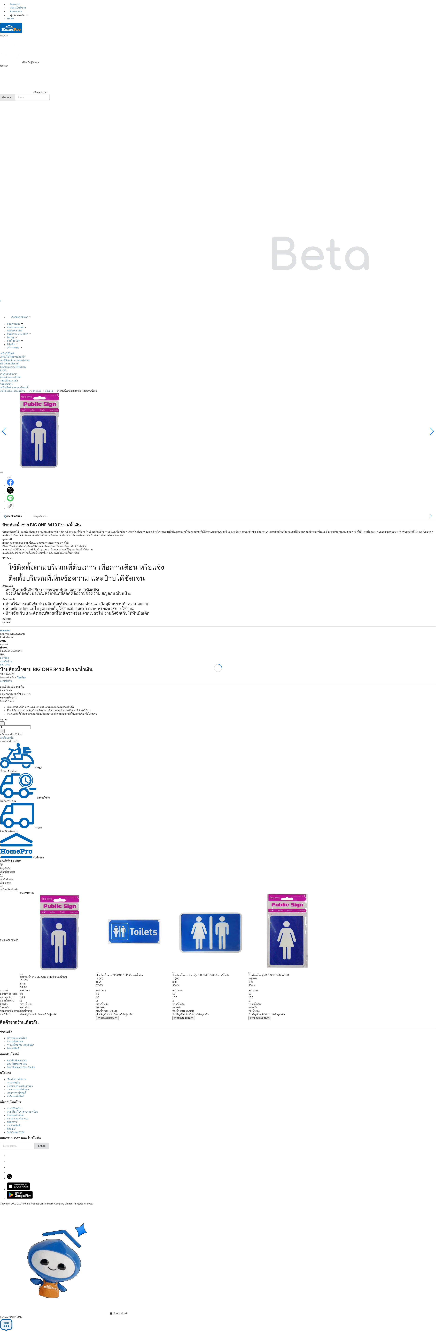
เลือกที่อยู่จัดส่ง (29, 62)
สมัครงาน (12, 1122)
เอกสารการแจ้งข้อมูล (18, 1089)
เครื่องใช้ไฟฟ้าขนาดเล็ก (12, 357)
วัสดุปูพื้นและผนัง (9, 381)
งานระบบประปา (8, 374)
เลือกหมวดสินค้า (19, 317)
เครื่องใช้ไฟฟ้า (7, 353)
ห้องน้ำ (3, 370)
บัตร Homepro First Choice (21, 1067)
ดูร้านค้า (4, 658)
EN (12, 19)
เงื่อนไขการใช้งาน (16, 1079)
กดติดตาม (19, 634)
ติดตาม (41, 1146)
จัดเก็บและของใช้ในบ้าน (13, 367)
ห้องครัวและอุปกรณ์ (10, 377)
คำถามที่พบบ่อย (15, 1041)
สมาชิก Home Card (17, 1060)
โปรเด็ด (11, 344)
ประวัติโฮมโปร (15, 1108)
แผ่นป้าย (49, 391)
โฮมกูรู (10, 337)
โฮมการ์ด (14, 4)
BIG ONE (5, 665)
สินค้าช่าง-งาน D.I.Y (17, 334)
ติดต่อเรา (11, 1129)
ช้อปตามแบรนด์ (15, 327)
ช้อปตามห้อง (13, 324)
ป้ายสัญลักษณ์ (35, 391)
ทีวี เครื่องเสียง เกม (9, 364)
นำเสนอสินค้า (14, 1125)
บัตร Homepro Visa (17, 1064)
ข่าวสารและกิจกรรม (17, 1119)
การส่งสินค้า (13, 1083)
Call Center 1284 (15, 1132)
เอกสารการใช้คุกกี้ (16, 1093)
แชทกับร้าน (6, 661)
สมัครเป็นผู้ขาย (17, 8)
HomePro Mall (14, 331)
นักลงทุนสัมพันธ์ (15, 1115)
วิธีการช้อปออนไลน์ (17, 1038)
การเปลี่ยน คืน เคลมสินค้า (20, 1045)
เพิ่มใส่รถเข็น (7, 738)
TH (8, 19)
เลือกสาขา (38, 92)
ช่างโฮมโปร (13, 341)
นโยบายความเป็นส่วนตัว (20, 1086)
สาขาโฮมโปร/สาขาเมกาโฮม (22, 1112)
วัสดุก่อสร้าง (6, 384)
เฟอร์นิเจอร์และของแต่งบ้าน (14, 360)
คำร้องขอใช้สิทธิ (15, 1096)
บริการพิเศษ (13, 348)
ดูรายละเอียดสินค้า (107, 1018)
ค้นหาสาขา (15, 11)
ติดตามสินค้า (13, 1048)
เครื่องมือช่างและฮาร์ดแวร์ (14, 387)
